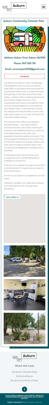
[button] (44, 7)
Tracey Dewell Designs (32, 402)
